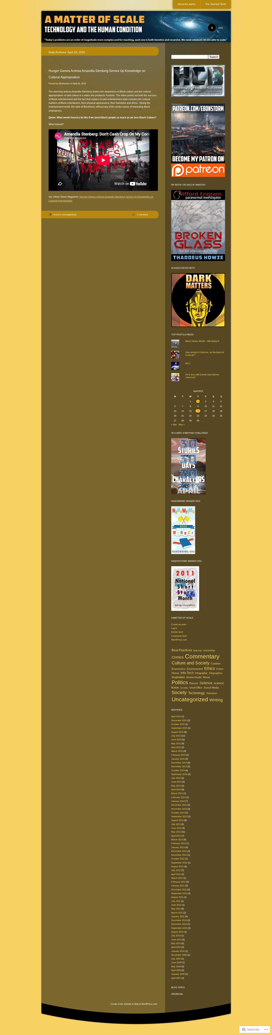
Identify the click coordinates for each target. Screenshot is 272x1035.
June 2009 (176, 962)
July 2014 (176, 778)
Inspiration (178, 677)
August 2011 (177, 897)
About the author (187, 4)
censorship (209, 650)
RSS (220, 28)
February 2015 (178, 755)
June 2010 (176, 939)
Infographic (201, 673)
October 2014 (178, 770)
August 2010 (177, 932)
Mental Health (194, 677)
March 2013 (177, 839)
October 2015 (178, 724)
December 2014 (179, 762)
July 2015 (176, 736)
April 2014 (176, 789)
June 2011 (176, 905)
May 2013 (176, 832)
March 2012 (177, 878)
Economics (178, 668)
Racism (193, 683)
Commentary (202, 656)
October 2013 (178, 812)
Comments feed (179, 636)
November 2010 (179, 924)
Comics (178, 657)
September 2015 (179, 728)
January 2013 (178, 847)
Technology (196, 693)
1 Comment (142, 214)
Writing (216, 700)
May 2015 (176, 743)
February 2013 (178, 843)
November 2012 (179, 855)
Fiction (219, 669)
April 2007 (176, 978)
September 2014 (179, 774)
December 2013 (179, 805)
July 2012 (176, 870)
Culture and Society (190, 662)
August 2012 (177, 866)
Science (206, 683)
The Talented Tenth (215, 4)
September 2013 (179, 816)
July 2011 (175, 901)
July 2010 (176, 935)
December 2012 (179, 851)
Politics (180, 682)
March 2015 (177, 751)
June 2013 (176, 828)
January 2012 (178, 885)
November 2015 (179, 720)
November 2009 (179, 955)
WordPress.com (179, 640)
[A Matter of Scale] (136, 27)
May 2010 (176, 943)
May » (182, 424)
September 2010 (179, 928)
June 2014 (176, 782)
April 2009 (176, 970)
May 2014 (176, 786)
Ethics (209, 668)
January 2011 (177, 916)
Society (179, 692)
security (184, 688)
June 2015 (176, 739)
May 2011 (176, 908)
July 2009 (176, 958)
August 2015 (177, 732)
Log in (174, 628)
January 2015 (178, 759)
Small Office (195, 687)
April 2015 (176, 747)
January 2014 (178, 801)
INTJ (187, 363)
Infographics (215, 673)
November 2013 (179, 809)
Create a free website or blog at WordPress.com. (134, 1004)
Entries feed (177, 632)
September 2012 (179, 862)
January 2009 (178, 974)
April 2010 (176, 947)
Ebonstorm (64, 83)
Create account (178, 624)
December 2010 (179, 920)
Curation (215, 663)
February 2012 (178, 882)
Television (211, 693)
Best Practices (182, 650)
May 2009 (176, 966)
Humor (175, 673)
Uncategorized (69, 214)
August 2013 (177, 820)
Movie (206, 677)
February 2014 (178, 797)
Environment (195, 668)
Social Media (211, 687)
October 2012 (178, 858)
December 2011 (179, 889)
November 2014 (179, 766)
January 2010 (178, 951)
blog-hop (197, 650)
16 (198, 411)
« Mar (174, 424)
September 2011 (179, 893)
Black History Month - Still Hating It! (202, 341)
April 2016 (176, 716)
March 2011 (177, 912)
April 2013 (176, 836)
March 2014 (177, 793)
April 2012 (176, 874)
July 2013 (176, 824)
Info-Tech (187, 673)
